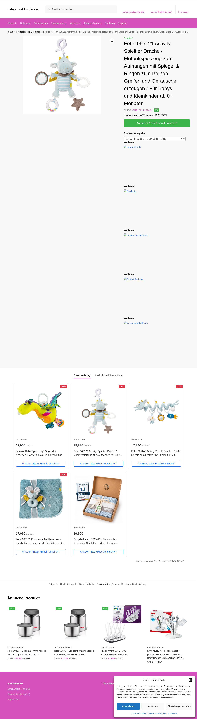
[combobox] (155, 139)
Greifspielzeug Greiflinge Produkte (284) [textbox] (153, 139)
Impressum (172, 713)
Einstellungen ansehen (179, 706)
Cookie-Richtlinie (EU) (161, 12)
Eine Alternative (16, 647)
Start (10, 32)
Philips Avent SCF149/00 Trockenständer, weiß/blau (114, 652)
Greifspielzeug (139, 584)
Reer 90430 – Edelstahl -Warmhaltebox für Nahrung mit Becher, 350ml (27, 652)
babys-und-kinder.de (22, 9)
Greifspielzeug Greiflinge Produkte (33, 32)
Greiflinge (126, 584)
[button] (190, 680)
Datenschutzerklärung (157, 713)
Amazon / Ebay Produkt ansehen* (156, 123)
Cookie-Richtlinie (139, 713)
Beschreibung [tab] (82, 375)
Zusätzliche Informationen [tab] (109, 375)
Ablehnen (153, 706)
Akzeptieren (128, 706)
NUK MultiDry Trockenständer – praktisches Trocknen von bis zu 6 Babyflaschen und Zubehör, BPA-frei (165, 654)
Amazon (116, 584)
